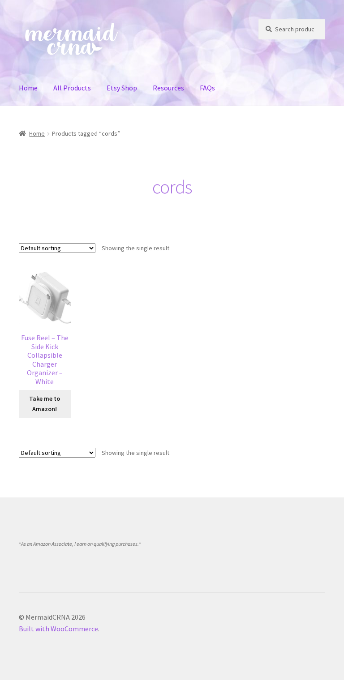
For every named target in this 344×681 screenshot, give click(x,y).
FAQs (207, 87)
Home (28, 87)
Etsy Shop (122, 87)
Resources (168, 87)
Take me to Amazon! (44, 403)
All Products (72, 87)
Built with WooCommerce (58, 628)
